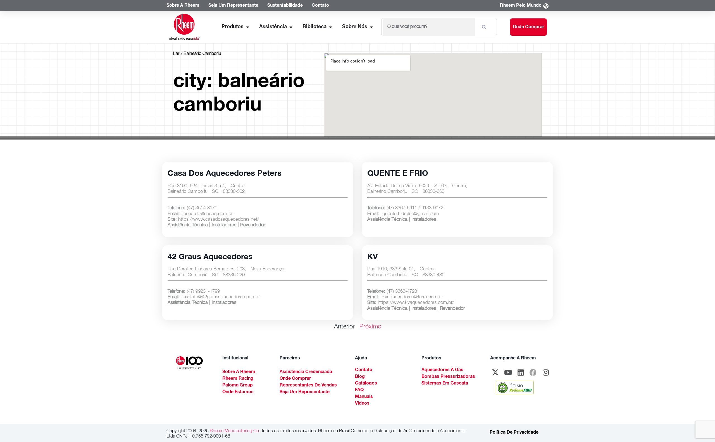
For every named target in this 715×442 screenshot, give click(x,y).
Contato (363, 370)
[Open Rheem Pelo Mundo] (546, 6)
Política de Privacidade (514, 433)
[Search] (485, 27)
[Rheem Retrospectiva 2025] (189, 363)
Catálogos (366, 383)
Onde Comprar (295, 379)
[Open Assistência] (290, 27)
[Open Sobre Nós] (371, 27)
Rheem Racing (237, 379)
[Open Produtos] (247, 27)
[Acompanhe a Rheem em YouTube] (508, 372)
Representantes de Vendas (308, 385)
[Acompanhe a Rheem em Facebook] (533, 372)
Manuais (364, 397)
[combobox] (429, 27)
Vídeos (362, 404)
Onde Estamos (238, 392)
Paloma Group (237, 385)
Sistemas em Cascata (444, 383)
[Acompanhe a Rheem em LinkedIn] (520, 372)
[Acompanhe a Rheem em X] (495, 372)
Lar (176, 54)
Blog (360, 377)
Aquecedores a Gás (442, 370)
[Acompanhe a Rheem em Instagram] (545, 372)
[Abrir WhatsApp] (701, 427)
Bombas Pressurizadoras (448, 377)
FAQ (359, 390)
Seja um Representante (305, 392)
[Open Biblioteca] (330, 27)
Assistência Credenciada (306, 372)
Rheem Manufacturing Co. (234, 431)
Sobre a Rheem (238, 372)
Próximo (370, 327)
